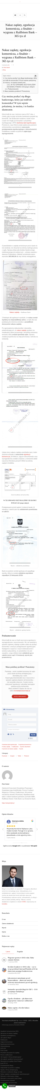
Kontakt (17, 1029)
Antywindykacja (5, 1050)
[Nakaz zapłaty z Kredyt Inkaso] (4, 1012)
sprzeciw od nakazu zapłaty (10, 753)
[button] (37, 834)
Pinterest (26, 760)
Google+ (12, 760)
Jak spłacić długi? (5, 1042)
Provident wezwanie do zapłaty (9, 1057)
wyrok (21, 753)
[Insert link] (14, 739)
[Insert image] (9, 739)
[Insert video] (11, 739)
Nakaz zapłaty (14, 317)
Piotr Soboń (5, 788)
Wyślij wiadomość (20, 701)
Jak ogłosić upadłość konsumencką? (11, 1063)
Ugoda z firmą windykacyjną (9, 1074)
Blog (4, 74)
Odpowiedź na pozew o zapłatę (10, 1072)
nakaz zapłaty (21, 335)
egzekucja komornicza (25, 749)
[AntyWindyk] (20, 10)
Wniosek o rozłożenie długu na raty (11, 1076)
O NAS (24, 906)
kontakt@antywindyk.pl (22, 695)
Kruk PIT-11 (4, 1068)
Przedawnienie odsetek (7, 1085)
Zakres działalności (8, 928)
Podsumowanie (13, 93)
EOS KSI (3, 1053)
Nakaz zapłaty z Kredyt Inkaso (18, 1012)
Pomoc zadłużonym (6, 1059)
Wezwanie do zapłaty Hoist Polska (10, 1065)
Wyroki (4, 932)
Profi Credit (3, 1055)
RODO (22, 1029)
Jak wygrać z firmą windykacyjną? (10, 1061)
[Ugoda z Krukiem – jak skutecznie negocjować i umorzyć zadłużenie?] (4, 1005)
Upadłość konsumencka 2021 (9, 1035)
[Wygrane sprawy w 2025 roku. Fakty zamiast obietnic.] (4, 966)
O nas (4, 924)
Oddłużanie (3, 1044)
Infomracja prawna (7, 1029)
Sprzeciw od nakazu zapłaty (9, 1038)
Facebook (4, 760)
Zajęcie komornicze (6, 1046)
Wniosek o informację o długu (9, 1080)
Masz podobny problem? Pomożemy (17, 95)
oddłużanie (16, 751)
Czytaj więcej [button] (11, 842)
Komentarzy (9, 714)
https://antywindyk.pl (8, 807)
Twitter (19, 760)
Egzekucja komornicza (7, 1048)
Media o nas (6, 940)
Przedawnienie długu (6, 1070)
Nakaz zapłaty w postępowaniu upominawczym (14, 1078)
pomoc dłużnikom (25, 751)
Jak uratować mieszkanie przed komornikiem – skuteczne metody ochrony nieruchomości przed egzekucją (22, 985)
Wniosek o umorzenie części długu (11, 1083)
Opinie (4, 936)
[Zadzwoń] (4, 1086)
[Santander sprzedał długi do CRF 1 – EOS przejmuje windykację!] (4, 996)
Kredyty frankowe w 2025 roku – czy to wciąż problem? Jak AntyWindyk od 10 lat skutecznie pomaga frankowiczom (22, 974)
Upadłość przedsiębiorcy (8, 1040)
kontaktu (4, 908)
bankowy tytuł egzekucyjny (26, 127)
